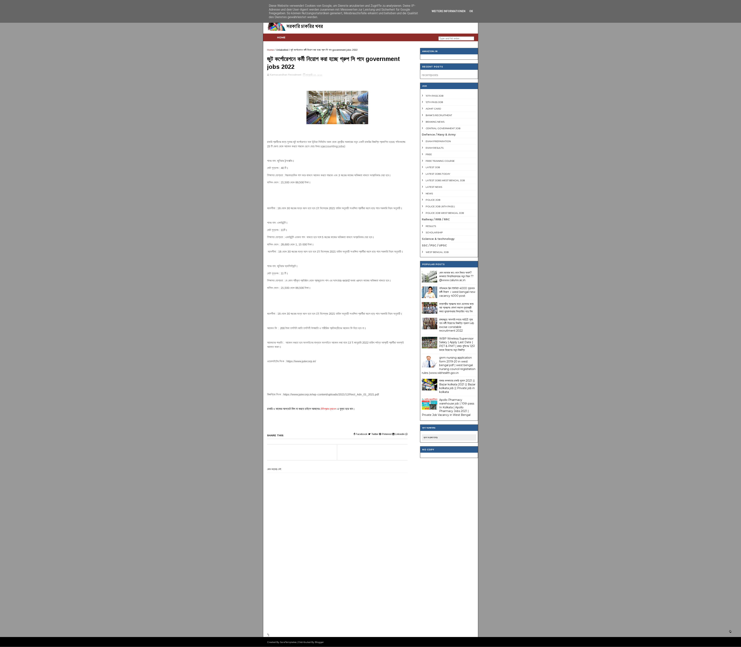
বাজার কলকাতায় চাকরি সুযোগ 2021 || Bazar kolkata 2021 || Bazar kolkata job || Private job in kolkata (457, 386)
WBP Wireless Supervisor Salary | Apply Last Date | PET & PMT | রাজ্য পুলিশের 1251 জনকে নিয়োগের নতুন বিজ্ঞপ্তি (457, 344)
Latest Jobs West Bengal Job (445, 180)
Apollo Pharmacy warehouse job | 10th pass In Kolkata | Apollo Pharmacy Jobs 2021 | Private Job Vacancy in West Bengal (448, 407)
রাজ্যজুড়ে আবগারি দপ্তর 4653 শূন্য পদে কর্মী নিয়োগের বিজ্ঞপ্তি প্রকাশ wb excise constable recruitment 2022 (456, 325)
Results (431, 226)
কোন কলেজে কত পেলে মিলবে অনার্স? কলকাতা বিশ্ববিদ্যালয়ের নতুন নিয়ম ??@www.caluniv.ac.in (456, 276)
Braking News (435, 121)
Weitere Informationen (448, 11)
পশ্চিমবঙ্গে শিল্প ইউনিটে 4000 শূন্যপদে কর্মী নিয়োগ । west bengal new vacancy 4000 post (457, 291)
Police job (433, 199)
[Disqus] (337, 579)
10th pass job (434, 95)
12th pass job (434, 102)
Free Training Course (440, 160)
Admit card (433, 108)
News (429, 193)
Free (429, 154)
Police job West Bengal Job (445, 212)
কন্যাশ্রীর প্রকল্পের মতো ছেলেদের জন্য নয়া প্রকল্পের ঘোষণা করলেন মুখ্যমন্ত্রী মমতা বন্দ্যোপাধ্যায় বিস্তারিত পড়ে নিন (456, 307)
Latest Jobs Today (438, 173)
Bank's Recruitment (439, 115)
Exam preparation (438, 141)
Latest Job (433, 167)
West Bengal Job (437, 252)
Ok (471, 11)
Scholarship (434, 232)
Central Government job (443, 128)
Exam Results (434, 147)
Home (281, 37)
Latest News (434, 186)
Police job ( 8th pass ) (440, 206)
